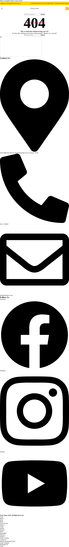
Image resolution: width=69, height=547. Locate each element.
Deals (1, 522)
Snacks (2, 528)
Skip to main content (16, 1)
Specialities (3, 533)
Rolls (1, 531)
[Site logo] (34, 8)
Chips (1, 526)
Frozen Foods (4, 523)
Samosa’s (2, 535)
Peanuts (2, 530)
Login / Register (4, 543)
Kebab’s (2, 536)
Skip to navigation (5, 1)
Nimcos (2, 525)
